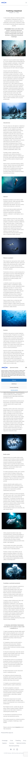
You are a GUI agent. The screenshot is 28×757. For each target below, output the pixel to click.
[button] (26, 367)
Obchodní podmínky (14, 390)
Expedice (4, 743)
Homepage (4, 740)
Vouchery (11, 743)
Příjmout (14, 380)
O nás (11, 740)
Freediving (18, 740)
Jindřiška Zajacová (8, 732)
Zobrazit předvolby (14, 387)
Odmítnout (14, 383)
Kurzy (24, 740)
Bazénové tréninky (21, 743)
